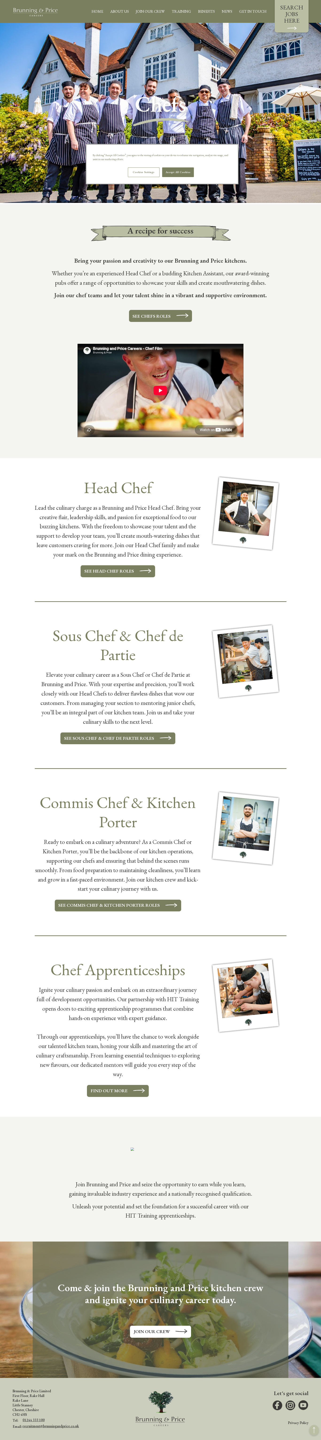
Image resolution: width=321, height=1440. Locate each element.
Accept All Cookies (178, 172)
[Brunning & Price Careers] (35, 11)
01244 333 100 (34, 1420)
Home (97, 11)
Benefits (206, 11)
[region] (162, 164)
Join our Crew (152, 1331)
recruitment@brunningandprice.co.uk (51, 1426)
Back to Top (314, 1430)
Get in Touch (252, 11)
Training (181, 11)
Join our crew (150, 11)
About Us (119, 11)
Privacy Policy (298, 1422)
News (227, 11)
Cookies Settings (143, 172)
